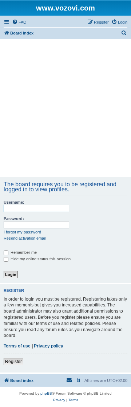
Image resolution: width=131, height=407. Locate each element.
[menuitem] (19, 22)
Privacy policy (48, 346)
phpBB (46, 393)
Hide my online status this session (40, 259)
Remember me (23, 252)
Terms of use (17, 346)
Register (13, 361)
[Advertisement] (65, 108)
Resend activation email (24, 238)
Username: (14, 202)
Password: (14, 218)
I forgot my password (22, 232)
